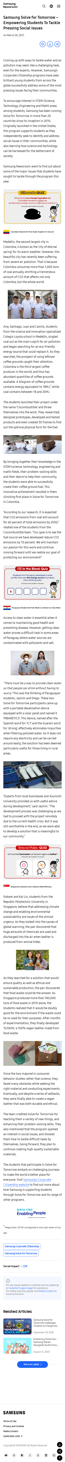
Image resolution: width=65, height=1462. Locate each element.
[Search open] (44, 6)
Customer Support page (21, 1288)
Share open (57, 44)
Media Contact (46, 1291)
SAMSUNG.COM (11, 1436)
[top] (59, 1458)
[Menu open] (59, 6)
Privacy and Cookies (13, 1426)
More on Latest (31, 1364)
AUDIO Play (43, 44)
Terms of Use (9, 1421)
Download (50, 44)
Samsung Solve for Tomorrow (21, 1253)
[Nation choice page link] (51, 6)
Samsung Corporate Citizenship (22, 1246)
